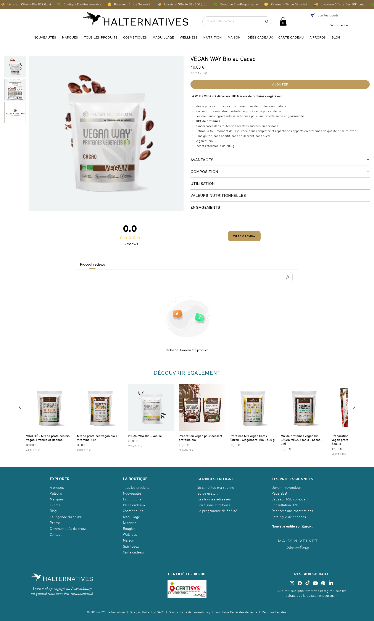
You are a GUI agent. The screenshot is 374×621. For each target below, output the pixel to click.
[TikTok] (307, 583)
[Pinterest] (323, 583)
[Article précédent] (20, 407)
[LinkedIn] (331, 583)
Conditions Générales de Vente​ (235, 612)
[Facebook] (300, 583)
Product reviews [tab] (92, 264)
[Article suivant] (354, 407)
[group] (187, 420)
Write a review (244, 236)
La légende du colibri (66, 517)
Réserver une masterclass (292, 511)
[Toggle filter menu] (288, 277)
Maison (128, 541)
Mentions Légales (274, 612)
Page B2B (279, 494)
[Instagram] (292, 583)
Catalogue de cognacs (289, 517)
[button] (283, 21)
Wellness (130, 535)
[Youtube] (315, 583)
